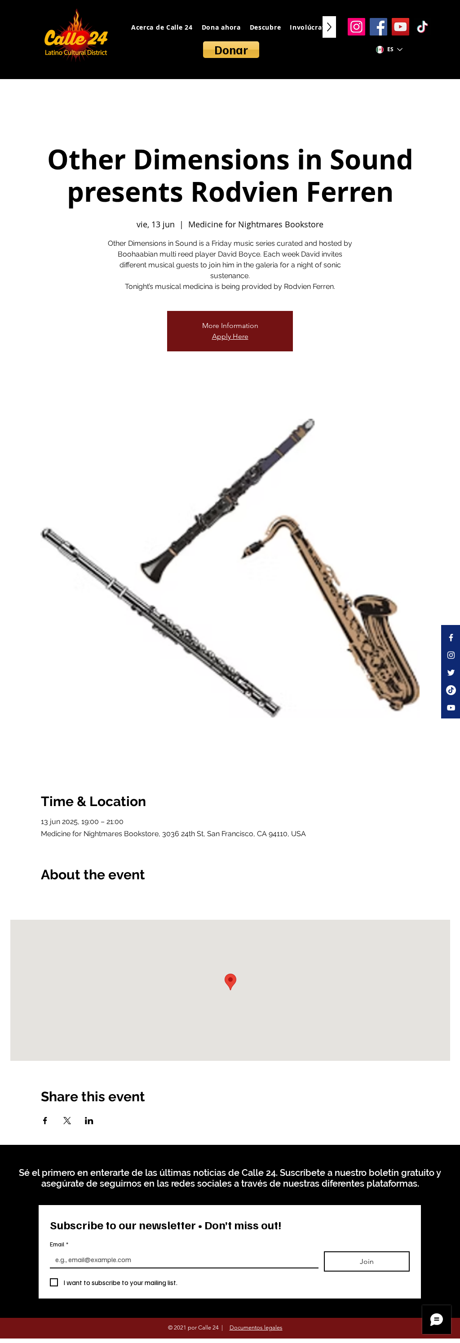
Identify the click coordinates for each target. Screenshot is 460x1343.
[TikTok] (422, 26)
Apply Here (230, 336)
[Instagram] (356, 26)
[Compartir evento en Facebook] (45, 1120)
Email (59, 1244)
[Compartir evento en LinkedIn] (89, 1120)
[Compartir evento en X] (67, 1120)
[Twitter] (451, 673)
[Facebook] (378, 26)
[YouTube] (400, 26)
